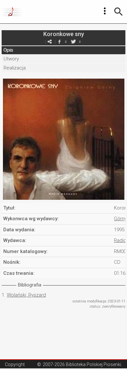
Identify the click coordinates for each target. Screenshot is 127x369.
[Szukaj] (118, 11)
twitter (73, 41)
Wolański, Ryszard (26, 295)
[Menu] (105, 11)
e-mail (49, 41)
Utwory (11, 59)
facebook (59, 41)
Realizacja (15, 68)
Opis (8, 50)
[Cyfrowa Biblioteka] (12, 11)
